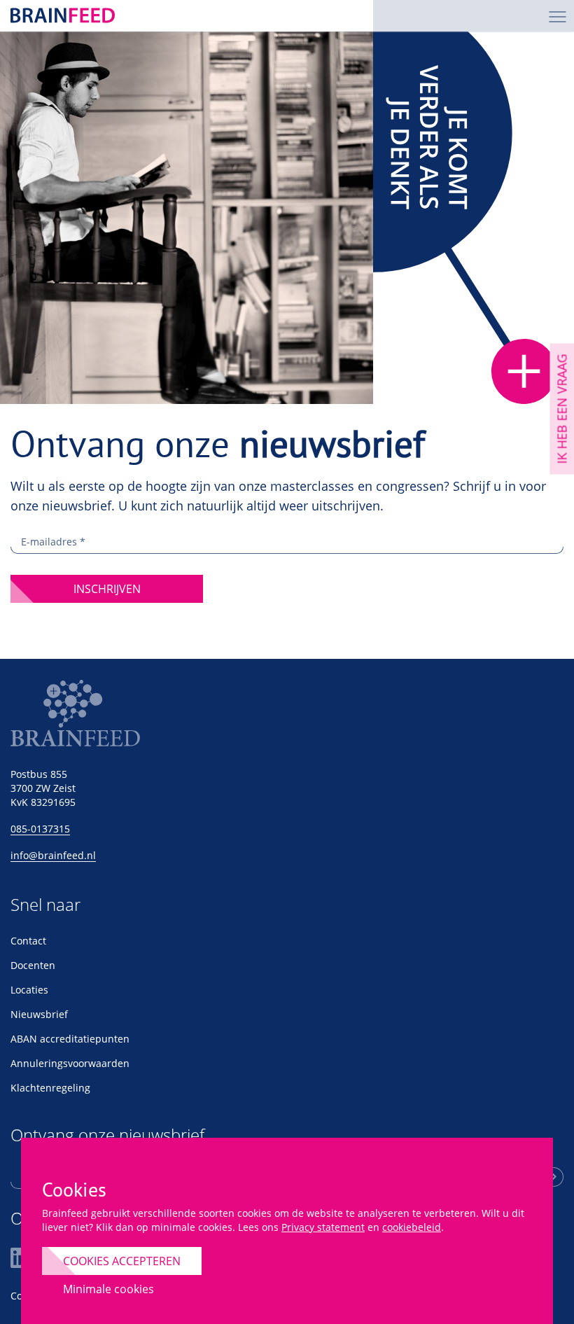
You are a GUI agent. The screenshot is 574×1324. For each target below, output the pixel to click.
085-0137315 (40, 828)
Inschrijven (107, 589)
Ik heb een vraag (561, 409)
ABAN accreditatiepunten (70, 1038)
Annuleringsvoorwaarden (70, 1063)
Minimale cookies (108, 1289)
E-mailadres (53, 541)
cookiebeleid (411, 1227)
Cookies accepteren (122, 1261)
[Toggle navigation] (557, 16)
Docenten (32, 965)
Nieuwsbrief (39, 1014)
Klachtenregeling (50, 1087)
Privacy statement (323, 1227)
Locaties (29, 989)
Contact (28, 940)
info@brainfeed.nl (53, 855)
